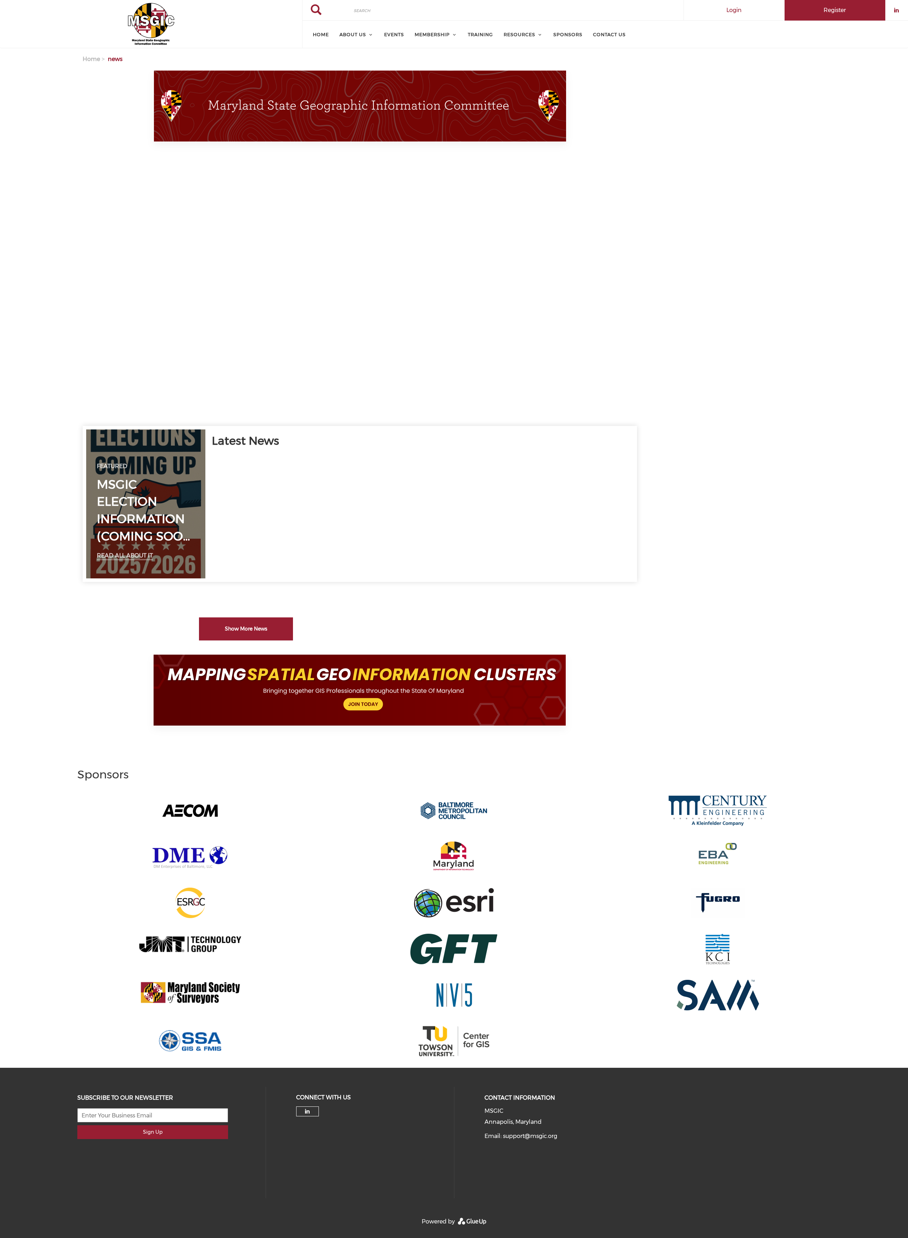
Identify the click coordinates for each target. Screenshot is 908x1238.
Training (480, 34)
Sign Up (152, 1132)
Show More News (246, 629)
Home (321, 34)
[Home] (151, 24)
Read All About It (125, 555)
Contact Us (609, 34)
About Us (352, 34)
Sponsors (567, 34)
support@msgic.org (530, 1136)
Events (394, 34)
